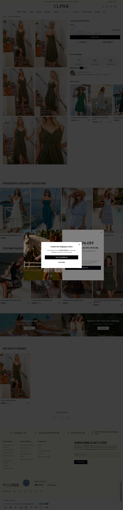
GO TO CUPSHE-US (61, 257)
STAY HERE (61, 262)
